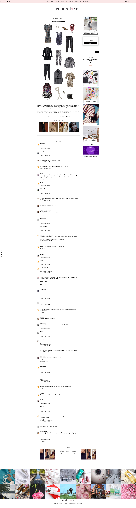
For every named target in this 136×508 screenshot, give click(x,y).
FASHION (51, 15)
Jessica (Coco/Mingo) (43, 226)
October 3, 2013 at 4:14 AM (45, 336)
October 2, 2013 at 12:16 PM (45, 241)
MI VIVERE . (42, 388)
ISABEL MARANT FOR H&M (56, 15)
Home (48, 1)
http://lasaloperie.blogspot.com (45, 168)
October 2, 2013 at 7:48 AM (45, 179)
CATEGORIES (77, 1)
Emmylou (41, 188)
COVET (49, 15)
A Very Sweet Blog (43, 267)
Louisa (41, 414)
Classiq (41, 406)
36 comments (61, 18)
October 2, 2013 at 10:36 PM (45, 298)
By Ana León (42, 218)
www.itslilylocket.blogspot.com (45, 146)
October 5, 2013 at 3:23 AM (45, 427)
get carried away (43, 339)
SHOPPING (68, 15)
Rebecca (41, 375)
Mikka (41, 260)
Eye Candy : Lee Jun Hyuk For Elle (73, 132)
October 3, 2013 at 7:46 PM (45, 403)
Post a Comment (42, 441)
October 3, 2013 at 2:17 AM (45, 328)
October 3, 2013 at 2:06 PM (45, 389)
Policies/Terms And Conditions (77, 503)
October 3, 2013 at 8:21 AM (45, 345)
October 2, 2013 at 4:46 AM (45, 161)
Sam (40, 399)
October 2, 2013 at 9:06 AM (45, 193)
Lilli (40, 173)
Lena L (41, 254)
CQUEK (41, 425)
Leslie (41, 301)
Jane (40, 196)
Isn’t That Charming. (43, 213)
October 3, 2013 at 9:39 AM (45, 352)
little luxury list (42, 289)
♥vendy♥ (41, 356)
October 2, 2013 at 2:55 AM (45, 155)
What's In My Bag (90, 84)
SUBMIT (90, 43)
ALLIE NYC (42, 275)
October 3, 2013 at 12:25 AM (45, 313)
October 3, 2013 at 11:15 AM (45, 363)
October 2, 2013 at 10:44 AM (45, 223)
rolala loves (62, 503)
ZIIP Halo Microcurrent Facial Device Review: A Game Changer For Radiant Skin (90, 140)
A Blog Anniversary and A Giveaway (91, 101)
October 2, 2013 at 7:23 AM (45, 169)
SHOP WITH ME (85, 1)
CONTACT (57, 1)
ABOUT (52, 1)
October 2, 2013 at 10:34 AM (45, 206)
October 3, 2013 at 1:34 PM (45, 381)
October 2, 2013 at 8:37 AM (45, 185)
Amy (40, 182)
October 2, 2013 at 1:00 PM (45, 251)
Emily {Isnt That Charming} (44, 210)
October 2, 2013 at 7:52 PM (45, 286)
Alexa (41, 317)
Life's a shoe (42, 323)
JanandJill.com (42, 366)
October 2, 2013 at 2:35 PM (45, 257)
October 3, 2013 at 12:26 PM (45, 372)
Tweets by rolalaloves (90, 144)
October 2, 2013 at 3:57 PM (45, 264)
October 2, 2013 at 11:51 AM (45, 230)
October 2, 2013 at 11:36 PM (45, 304)
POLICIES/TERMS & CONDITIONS (67, 1)
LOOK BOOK (62, 15)
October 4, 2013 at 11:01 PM (45, 421)
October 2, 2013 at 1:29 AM (45, 148)
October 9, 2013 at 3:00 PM (45, 439)
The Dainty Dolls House (44, 158)
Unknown (41, 143)
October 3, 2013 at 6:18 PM (45, 396)
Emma (41, 331)
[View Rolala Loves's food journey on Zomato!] (90, 156)
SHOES (65, 15)
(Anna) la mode (42, 431)
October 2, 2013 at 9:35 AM (45, 200)
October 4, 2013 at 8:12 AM (45, 411)
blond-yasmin (42, 233)
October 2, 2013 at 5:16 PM (45, 272)
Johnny (41, 151)
